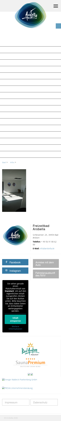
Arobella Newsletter (15, 62)
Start (4, 162)
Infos (6, 49)
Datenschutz (10, 141)
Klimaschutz (10, 147)
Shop (6, 108)
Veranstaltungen (13, 88)
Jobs (5, 95)
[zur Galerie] (58, 20)
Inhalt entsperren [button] (15, 319)
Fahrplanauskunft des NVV (45, 274)
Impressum (9, 154)
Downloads (10, 121)
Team (6, 115)
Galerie (7, 134)
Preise (6, 82)
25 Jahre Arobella (13, 56)
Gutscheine (9, 102)
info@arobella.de (47, 248)
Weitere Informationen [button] (15, 327)
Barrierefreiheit (12, 128)
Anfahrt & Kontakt (14, 69)
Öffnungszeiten (12, 75)
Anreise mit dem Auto (44, 263)
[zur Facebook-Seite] (58, 26)
